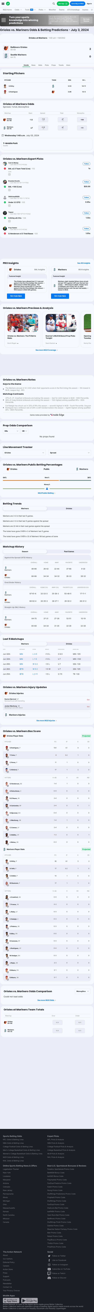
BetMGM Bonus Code (55, 1173)
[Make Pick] (9, 174)
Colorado (6, 1187)
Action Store (8, 1269)
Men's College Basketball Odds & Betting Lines (21, 1150)
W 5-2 (35, 669)
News (33, 65)
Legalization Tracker (11, 1169)
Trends (61, 65)
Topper (10, 212)
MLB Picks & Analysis (55, 1154)
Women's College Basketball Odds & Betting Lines (22, 1154)
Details (26, 65)
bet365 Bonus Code (55, 1176)
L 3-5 (35, 654)
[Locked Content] (47, 488)
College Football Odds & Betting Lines (18, 1147)
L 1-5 (35, 659)
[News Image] (22, 323)
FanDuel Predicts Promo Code (59, 1183)
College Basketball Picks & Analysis (61, 1150)
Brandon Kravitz (14, 181)
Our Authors (7, 1259)
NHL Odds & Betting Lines (13, 1161)
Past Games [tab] (69, 551)
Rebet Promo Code (55, 1236)
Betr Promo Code (54, 1233)
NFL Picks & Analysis (55, 1139)
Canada (6, 1222)
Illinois (5, 1197)
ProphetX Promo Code (56, 1197)
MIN (21, 654)
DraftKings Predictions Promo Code (61, 1194)
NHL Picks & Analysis (55, 1157)
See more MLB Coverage (46, 350)
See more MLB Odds (45, 1000)
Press (5, 1273)
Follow (86, 164)
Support (6, 1276)
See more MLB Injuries (45, 720)
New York (7, 1173)
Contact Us (7, 1287)
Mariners (83, 469)
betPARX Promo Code (56, 1211)
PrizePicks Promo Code (56, 1247)
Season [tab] (25, 551)
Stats (68, 65)
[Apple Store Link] (11, 1300)
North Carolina (8, 1215)
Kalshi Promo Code (54, 1187)
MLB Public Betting (46, 493)
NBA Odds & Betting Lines (13, 1143)
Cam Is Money (13, 163)
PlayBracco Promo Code (57, 1240)
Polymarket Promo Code (57, 1180)
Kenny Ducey (88, 343)
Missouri (6, 1218)
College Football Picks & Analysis (60, 1147)
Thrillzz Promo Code (55, 1243)
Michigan (6, 1201)
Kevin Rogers (12, 343)
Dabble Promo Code (55, 1226)
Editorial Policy (9, 1262)
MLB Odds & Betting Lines (13, 1157)
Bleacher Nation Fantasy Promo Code (62, 1229)
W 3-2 (35, 664)
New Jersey (7, 1190)
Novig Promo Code (54, 1190)
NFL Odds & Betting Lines (13, 1139)
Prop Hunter (12, 228)
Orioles (13, 469)
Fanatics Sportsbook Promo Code (60, 1169)
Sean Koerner (50, 343)
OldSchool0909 (13, 196)
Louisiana (6, 1176)
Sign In (89, 4)
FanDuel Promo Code (55, 1204)
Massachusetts (9, 1208)
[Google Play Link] (29, 1300)
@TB (21, 669)
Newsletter (7, 1283)
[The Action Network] (8, 4)
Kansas (6, 1211)
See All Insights (83, 263)
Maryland (6, 1180)
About (5, 1255)
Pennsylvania (8, 1194)
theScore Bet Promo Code (57, 1208)
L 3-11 (35, 674)
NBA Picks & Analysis (55, 1143)
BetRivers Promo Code (56, 1218)
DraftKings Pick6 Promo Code (59, 1222)
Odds (40, 65)
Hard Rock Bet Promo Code (58, 1215)
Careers (6, 1266)
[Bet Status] (4, 168)
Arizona (6, 1183)
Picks (47, 65)
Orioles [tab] (69, 508)
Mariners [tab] (25, 508)
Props (54, 65)
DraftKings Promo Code (56, 1201)
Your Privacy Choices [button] (11, 1290)
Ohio (5, 1204)
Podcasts (6, 1280)
